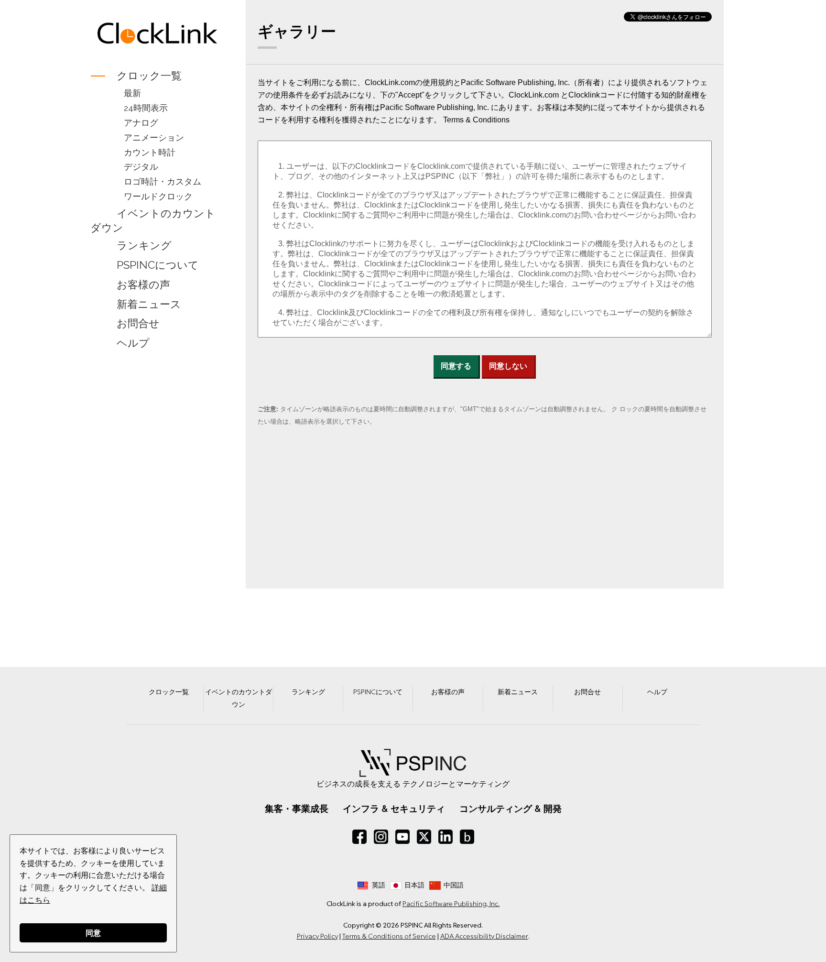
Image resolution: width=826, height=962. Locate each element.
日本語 (414, 885)
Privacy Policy (317, 936)
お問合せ (138, 323)
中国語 (454, 885)
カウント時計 (149, 152)
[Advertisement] (157, 505)
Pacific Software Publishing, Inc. (451, 903)
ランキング (144, 245)
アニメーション (154, 137)
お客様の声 (143, 284)
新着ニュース (149, 304)
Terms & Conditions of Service (389, 936)
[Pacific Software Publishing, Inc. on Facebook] (359, 837)
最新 (132, 93)
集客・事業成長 (296, 808)
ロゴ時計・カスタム (162, 181)
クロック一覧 (149, 75)
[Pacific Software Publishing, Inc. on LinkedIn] (445, 837)
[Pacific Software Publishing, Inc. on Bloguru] (467, 837)
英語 (378, 885)
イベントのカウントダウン (153, 220)
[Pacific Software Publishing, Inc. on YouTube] (402, 837)
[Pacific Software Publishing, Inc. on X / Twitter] (424, 837)
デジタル (141, 167)
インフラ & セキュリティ (394, 808)
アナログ (141, 123)
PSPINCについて (158, 265)
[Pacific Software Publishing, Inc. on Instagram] (381, 837)
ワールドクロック (158, 196)
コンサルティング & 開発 (510, 808)
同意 (93, 932)
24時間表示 (146, 108)
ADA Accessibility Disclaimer (484, 936)
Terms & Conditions (476, 120)
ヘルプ (133, 343)
